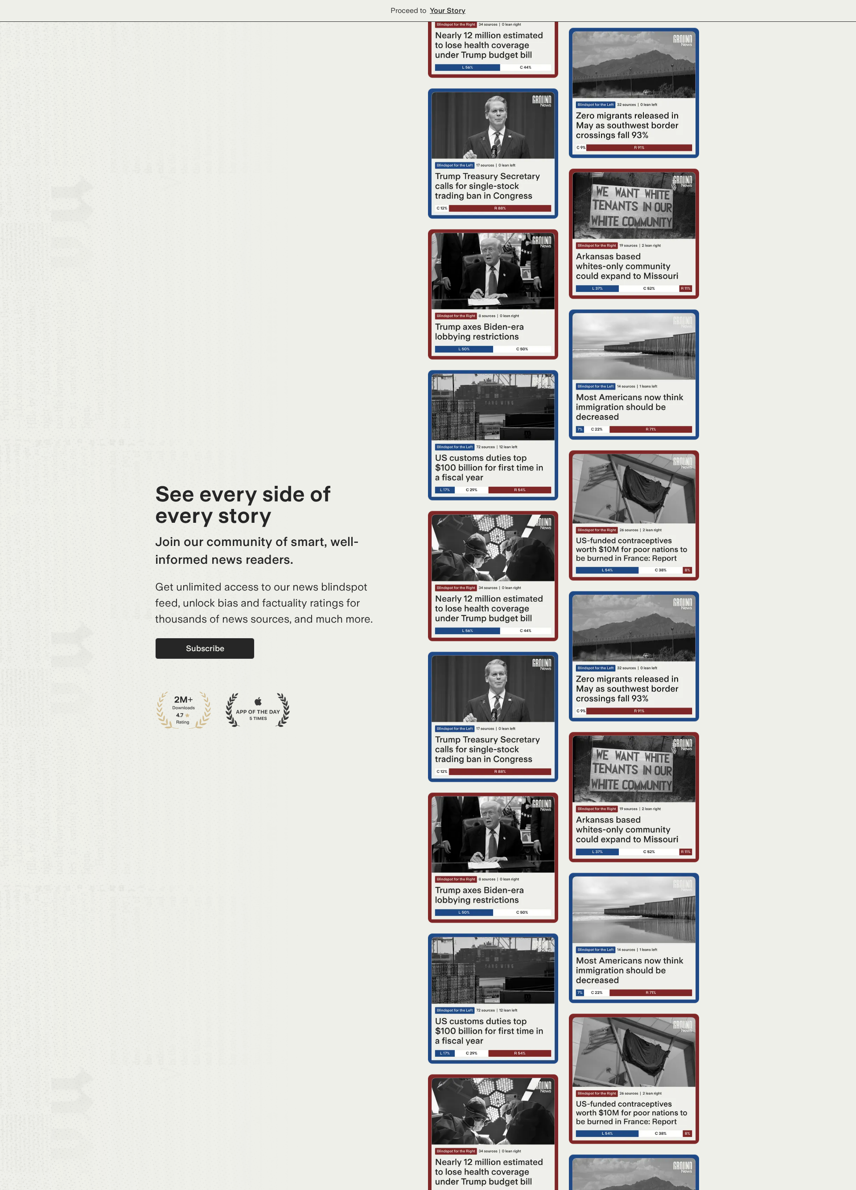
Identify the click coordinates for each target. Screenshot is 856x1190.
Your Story (447, 10)
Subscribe (205, 648)
